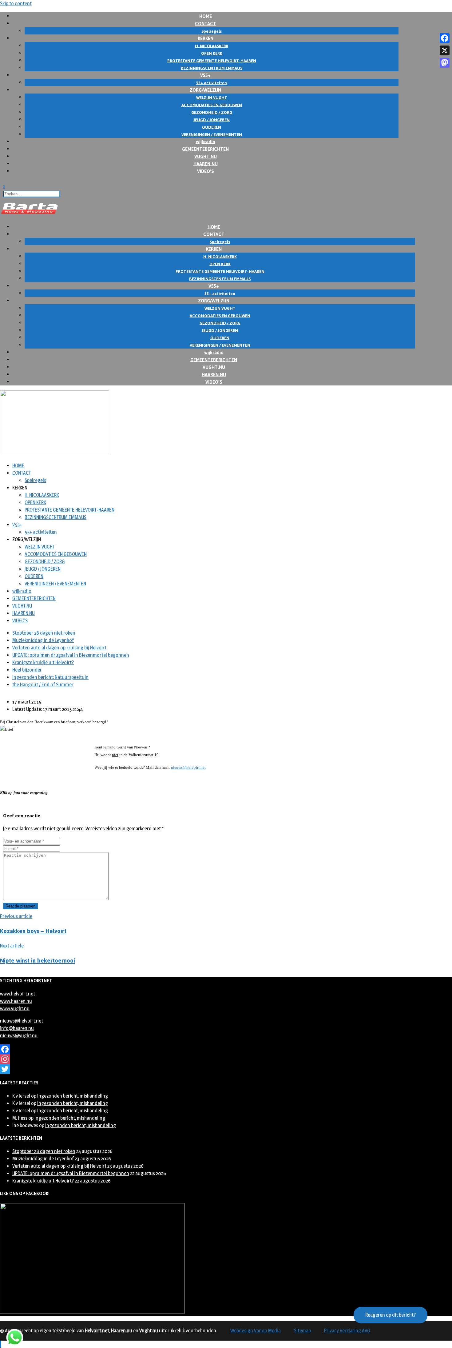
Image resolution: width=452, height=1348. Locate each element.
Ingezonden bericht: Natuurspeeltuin (50, 677)
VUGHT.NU (22, 606)
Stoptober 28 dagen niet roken (43, 633)
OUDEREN (34, 576)
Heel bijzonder (27, 670)
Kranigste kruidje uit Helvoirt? (43, 662)
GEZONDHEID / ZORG (45, 561)
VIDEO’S (205, 170)
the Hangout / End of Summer (42, 685)
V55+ (17, 525)
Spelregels (35, 480)
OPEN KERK (35, 502)
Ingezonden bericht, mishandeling (72, 1096)
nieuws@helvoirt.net (188, 767)
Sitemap (302, 1331)
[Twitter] (207, 1069)
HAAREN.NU (23, 613)
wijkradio (21, 591)
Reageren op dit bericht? (390, 1315)
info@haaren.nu (17, 1028)
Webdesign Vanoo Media (255, 1331)
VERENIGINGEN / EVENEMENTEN (55, 584)
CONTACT (21, 473)
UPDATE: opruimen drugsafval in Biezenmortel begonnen (70, 655)
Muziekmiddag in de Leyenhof (43, 640)
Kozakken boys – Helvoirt (33, 931)
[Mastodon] (444, 63)
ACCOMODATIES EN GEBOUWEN (56, 554)
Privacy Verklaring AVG (347, 1331)
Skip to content (16, 3)
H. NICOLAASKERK (42, 495)
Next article (12, 946)
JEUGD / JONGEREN (43, 569)
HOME (18, 466)
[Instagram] (207, 1059)
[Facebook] (207, 1049)
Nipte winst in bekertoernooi (37, 960)
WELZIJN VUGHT (40, 547)
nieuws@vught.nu (19, 1036)
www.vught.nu (15, 1008)
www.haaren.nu (16, 1001)
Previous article (16, 916)
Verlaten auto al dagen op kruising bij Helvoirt (59, 648)
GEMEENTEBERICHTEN (34, 598)
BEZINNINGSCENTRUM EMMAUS (55, 517)
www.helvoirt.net (17, 994)
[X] (444, 50)
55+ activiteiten (41, 532)
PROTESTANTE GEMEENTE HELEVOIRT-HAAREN (69, 510)
